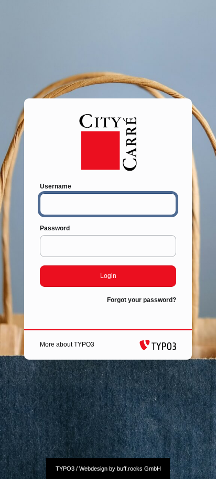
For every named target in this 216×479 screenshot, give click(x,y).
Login (108, 276)
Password (55, 228)
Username (55, 186)
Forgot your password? (141, 300)
